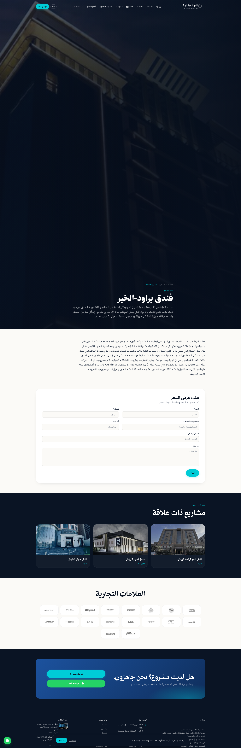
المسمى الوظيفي (193, 433)
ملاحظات (195, 446)
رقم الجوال (115, 421)
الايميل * (116, 409)
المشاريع (129, 6)
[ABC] (192, 6)
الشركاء (120, 6)
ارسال (192, 473)
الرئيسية (159, 6)
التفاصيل (72, 740)
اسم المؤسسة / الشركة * (190, 421)
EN (53, 6)
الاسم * (196, 409)
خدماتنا (150, 6)
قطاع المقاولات (90, 6)
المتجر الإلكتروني (106, 6)
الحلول (141, 6)
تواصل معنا (42, 6)
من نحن (104, 729)
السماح (61, 740)
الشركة (78, 6)
